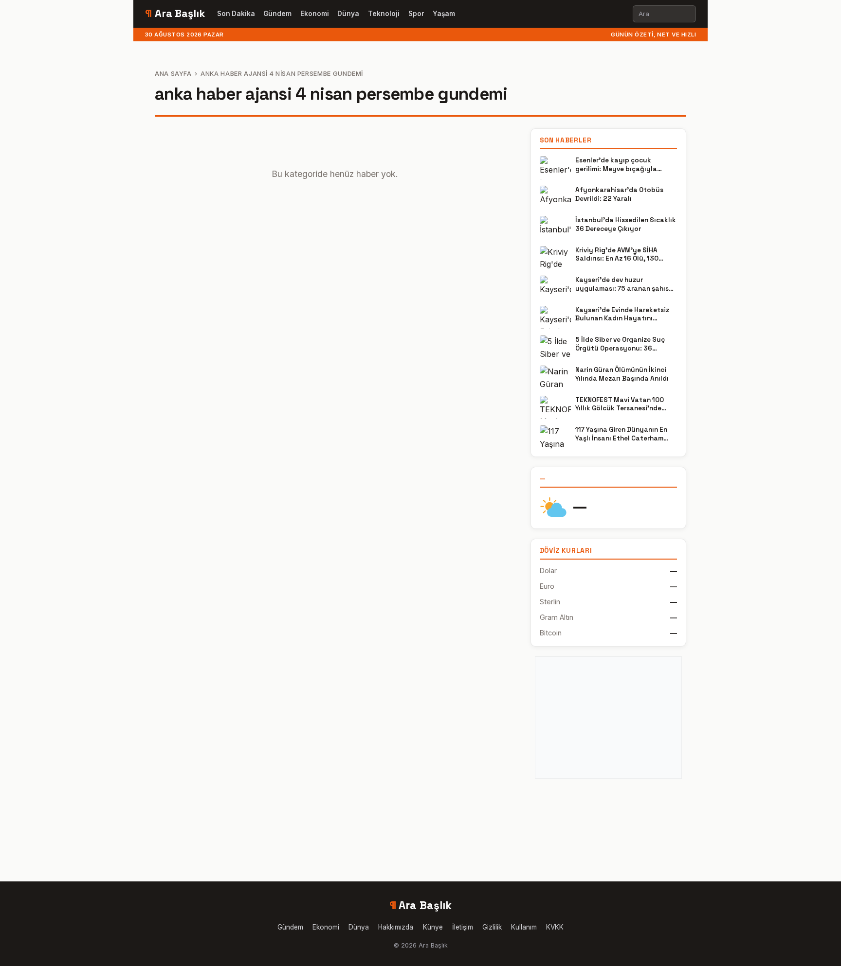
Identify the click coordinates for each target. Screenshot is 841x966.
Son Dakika (236, 14)
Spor (416, 14)
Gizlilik (492, 927)
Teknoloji (384, 14)
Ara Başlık (175, 13)
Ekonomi (314, 14)
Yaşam (444, 14)
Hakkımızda (395, 927)
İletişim (462, 927)
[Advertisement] (608, 717)
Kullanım (524, 927)
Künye (433, 927)
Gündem (277, 14)
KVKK (555, 927)
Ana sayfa (173, 73)
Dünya (348, 14)
